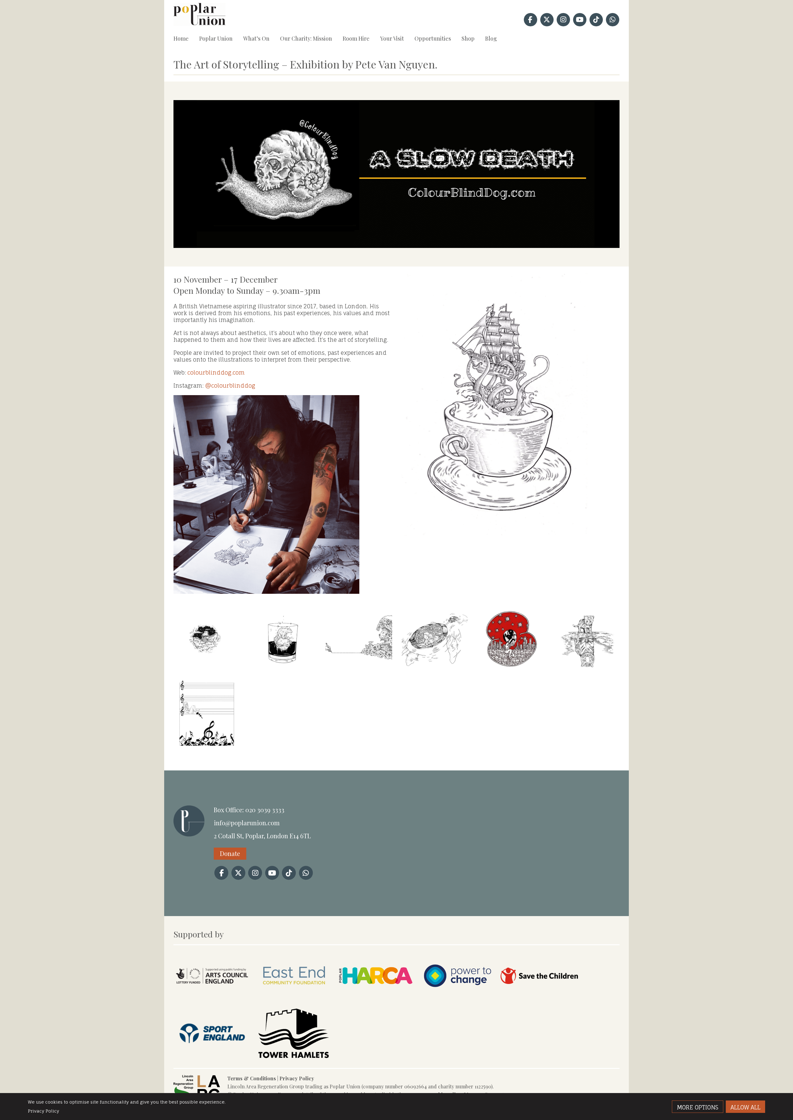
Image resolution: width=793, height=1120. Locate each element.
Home (181, 38)
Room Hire (356, 38)
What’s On (256, 38)
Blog (491, 38)
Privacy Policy (296, 1078)
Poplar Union (216, 38)
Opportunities (432, 38)
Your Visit (392, 38)
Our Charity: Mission (306, 38)
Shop (468, 38)
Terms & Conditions (251, 1078)
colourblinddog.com (216, 372)
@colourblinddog (230, 385)
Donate (230, 853)
